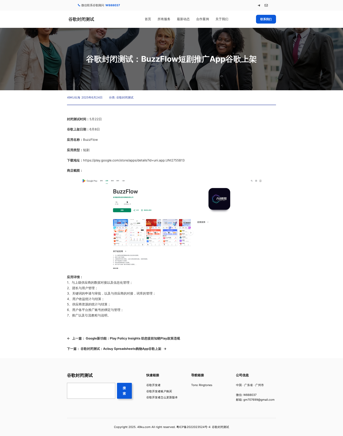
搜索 (124, 390)
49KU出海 (73, 97)
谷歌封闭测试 (81, 19)
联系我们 (266, 19)
